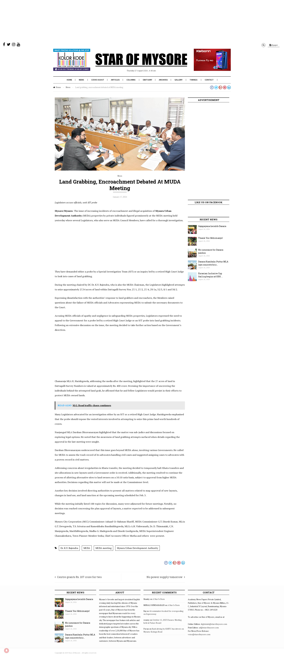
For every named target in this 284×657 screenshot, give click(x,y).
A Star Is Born (159, 599)
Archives (163, 79)
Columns (130, 79)
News (81, 79)
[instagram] (13, 45)
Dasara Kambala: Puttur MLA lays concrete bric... (213, 263)
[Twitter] (8, 45)
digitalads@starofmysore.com (214, 624)
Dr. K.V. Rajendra (69, 548)
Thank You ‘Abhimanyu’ (210, 238)
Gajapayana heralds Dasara (212, 226)
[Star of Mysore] (134, 63)
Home (69, 79)
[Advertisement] (89, 20)
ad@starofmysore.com (209, 627)
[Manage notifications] (6, 650)
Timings (193, 79)
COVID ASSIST (97, 79)
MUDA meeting (103, 548)
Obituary (147, 79)
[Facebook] (4, 45)
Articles (115, 79)
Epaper (274, 45)
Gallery (178, 79)
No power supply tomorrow (165, 577)
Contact (209, 79)
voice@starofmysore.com (199, 634)
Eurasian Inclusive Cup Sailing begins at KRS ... (210, 275)
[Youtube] (18, 45)
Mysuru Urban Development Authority (137, 548)
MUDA (86, 548)
